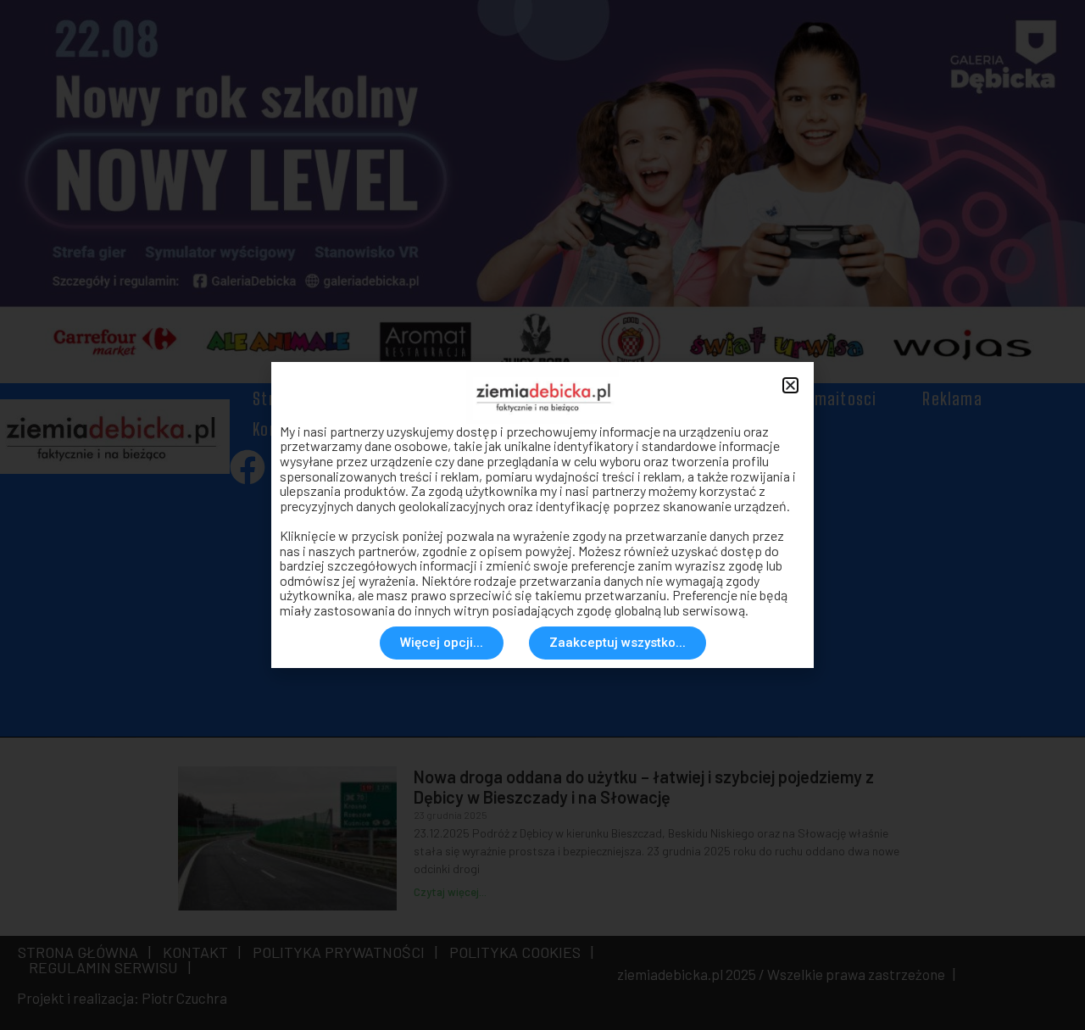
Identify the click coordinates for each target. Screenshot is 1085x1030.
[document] (542, 515)
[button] (790, 385)
